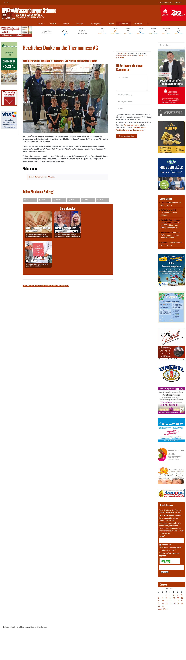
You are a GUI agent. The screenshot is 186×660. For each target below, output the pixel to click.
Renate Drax (122, 53)
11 (178, 598)
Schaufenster (128, 55)
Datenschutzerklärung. (132, 125)
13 (159, 601)
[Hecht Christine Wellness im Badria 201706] (171, 468)
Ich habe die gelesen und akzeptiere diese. (170, 547)
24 (174, 604)
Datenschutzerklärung (167, 547)
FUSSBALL (141, 55)
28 (163, 606)
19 (182, 601)
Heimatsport (120, 55)
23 (170, 604)
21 (163, 604)
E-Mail (162, 536)
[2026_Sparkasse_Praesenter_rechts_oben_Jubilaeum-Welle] (173, 6)
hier (168, 533)
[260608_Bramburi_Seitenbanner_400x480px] (171, 292)
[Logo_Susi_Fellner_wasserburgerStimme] (171, 420)
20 (159, 604)
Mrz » (165, 609)
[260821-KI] (38, 213)
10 (174, 598)
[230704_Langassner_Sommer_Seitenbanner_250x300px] (171, 255)
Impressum (25, 627)
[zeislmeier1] (171, 490)
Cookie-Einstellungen (39, 627)
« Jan (160, 609)
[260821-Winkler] (38, 242)
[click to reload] (170, 561)
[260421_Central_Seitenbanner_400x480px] (171, 329)
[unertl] (171, 366)
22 (167, 604)
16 (170, 601)
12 (182, 598)
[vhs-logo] (9, 112)
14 (163, 601)
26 (182, 604)
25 (178, 604)
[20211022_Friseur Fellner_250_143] (171, 448)
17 (174, 601)
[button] (147, 24)
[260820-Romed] (67, 213)
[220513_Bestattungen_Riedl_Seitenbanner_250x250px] (171, 388)
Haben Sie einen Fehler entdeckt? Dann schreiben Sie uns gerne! (46, 285)
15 (167, 601)
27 (159, 606)
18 (178, 601)
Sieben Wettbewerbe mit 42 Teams (42, 177)
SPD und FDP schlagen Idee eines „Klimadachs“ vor (171, 225)
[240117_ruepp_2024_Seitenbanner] (171, 122)
